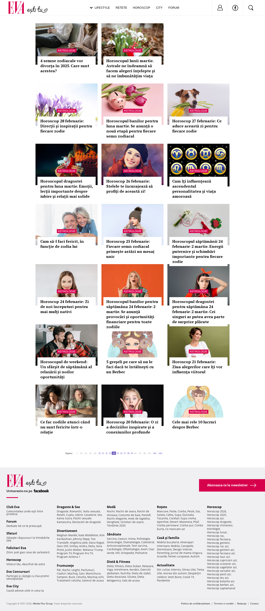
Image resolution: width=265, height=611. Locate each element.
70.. (140, 453)
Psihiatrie (141, 553)
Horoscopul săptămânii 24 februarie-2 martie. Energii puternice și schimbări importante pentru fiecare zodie (197, 251)
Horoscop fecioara (218, 539)
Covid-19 (188, 577)
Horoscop (141, 7)
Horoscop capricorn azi (222, 560)
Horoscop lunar (217, 532)
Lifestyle (102, 7)
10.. (81, 453)
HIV (117, 553)
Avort (144, 549)
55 (118, 453)
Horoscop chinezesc (220, 525)
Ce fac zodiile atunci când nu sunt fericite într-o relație (65, 427)
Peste (190, 511)
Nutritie (125, 573)
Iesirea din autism (175, 573)
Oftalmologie (131, 549)
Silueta (131, 577)
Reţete (162, 507)
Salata (161, 515)
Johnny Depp (81, 539)
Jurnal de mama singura (186, 553)
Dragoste (62, 511)
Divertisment (67, 531)
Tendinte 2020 (116, 525)
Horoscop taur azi (218, 557)
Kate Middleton (88, 535)
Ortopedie (127, 553)
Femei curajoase (178, 556)
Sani (82, 573)
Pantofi (146, 515)
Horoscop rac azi (218, 546)
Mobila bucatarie (168, 542)
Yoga (110, 569)
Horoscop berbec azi (220, 585)
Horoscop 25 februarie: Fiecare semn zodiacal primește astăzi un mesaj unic (130, 249)
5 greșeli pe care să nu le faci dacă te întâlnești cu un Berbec (130, 366)
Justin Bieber (73, 550)
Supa (178, 515)
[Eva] (18, 4)
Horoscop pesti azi (219, 574)
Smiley (73, 546)
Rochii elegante (117, 518)
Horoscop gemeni (218, 543)
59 (132, 453)
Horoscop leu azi (218, 578)
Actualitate (165, 565)
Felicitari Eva (16, 548)
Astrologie (66, 50)
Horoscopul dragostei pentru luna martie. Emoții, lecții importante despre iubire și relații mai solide (66, 188)
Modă (111, 507)
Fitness (119, 566)
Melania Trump (93, 550)
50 (99, 453)
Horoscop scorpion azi (221, 564)
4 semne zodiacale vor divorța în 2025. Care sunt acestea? (64, 65)
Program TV (64, 553)
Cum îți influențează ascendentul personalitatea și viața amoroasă (194, 188)
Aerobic (134, 569)
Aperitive (163, 522)
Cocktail (174, 518)
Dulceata (188, 515)
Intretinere (121, 569)
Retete (121, 7)
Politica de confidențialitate (195, 603)
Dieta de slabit (141, 573)
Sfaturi (11, 533)
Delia (91, 546)
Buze (72, 577)
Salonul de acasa (93, 580)
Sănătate (114, 534)
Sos (198, 511)
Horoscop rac (215, 536)
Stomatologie (131, 542)
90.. (150, 453)
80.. (145, 453)
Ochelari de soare (132, 522)
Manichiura (93, 573)
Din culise (163, 569)
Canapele (187, 546)
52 (106, 453)
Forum (173, 7)
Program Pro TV (83, 553)
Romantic (76, 511)
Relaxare (147, 566)
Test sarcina (139, 545)
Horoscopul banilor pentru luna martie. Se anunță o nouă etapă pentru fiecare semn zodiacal (132, 128)
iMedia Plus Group (43, 603)
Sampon (62, 577)
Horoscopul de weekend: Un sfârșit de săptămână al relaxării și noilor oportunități (66, 369)
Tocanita (162, 518)
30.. (91, 453)
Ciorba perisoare (168, 525)
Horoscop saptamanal (221, 588)
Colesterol (147, 542)
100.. (155, 453)
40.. (95, 453)
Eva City (12, 586)
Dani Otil (62, 546)
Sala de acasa (131, 580)
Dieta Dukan (133, 566)
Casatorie (90, 515)
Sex (99, 515)
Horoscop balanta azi (220, 581)
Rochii (66, 570)
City (159, 7)
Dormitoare (164, 549)
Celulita (81, 577)
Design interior (182, 549)
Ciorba (182, 511)
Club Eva (13, 507)
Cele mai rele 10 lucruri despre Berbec (194, 424)
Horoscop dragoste (219, 522)
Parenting (163, 553)
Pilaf (196, 522)
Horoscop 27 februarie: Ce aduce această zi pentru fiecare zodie (197, 126)
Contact (254, 603)
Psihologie (143, 538)
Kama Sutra (64, 518)
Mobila (175, 546)
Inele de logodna (139, 518)
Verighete (113, 522)
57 (125, 453)
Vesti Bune (175, 577)
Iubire (79, 515)
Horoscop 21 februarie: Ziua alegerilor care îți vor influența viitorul (197, 366)
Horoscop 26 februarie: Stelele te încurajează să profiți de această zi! (129, 186)
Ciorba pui (186, 525)
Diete (110, 566)
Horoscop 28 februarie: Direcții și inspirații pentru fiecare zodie (66, 126)
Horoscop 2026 (216, 511)
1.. (77, 453)
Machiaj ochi (95, 577)
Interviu (176, 569)
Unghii (75, 570)
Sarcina (112, 538)
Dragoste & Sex (68, 507)
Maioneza (185, 522)
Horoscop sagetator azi (222, 567)
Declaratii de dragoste (86, 522)
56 (121, 453)
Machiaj (73, 573)
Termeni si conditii (224, 603)
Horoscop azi (215, 518)
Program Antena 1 (68, 557)
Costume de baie (129, 515)
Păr (59, 570)
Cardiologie (114, 549)
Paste (173, 511)
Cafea (169, 515)
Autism (195, 556)
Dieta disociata (116, 577)
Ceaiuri (122, 538)
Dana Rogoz (96, 542)
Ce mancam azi (175, 529)
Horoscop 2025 (216, 515)
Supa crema (188, 518)
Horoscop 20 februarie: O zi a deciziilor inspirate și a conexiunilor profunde (132, 427)
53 (110, 453)
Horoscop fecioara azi (221, 553)
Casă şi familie (168, 538)
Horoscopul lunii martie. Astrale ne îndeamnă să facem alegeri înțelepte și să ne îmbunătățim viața (130, 68)
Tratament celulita (69, 580)
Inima (132, 538)
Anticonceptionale (118, 545)
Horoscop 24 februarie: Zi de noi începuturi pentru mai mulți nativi (64, 306)
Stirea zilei (189, 569)
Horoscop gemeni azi (220, 550)
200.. (160, 453)
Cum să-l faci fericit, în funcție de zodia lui (62, 244)
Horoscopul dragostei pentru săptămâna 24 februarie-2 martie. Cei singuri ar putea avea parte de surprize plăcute (198, 311)
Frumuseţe (65, 565)
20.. (86, 453)
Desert (174, 522)
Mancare (162, 511)
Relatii (61, 515)
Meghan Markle (67, 535)
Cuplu (70, 515)
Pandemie (163, 580)
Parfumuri (87, 570)
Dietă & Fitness (118, 562)
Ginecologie (114, 542)
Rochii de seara (126, 511)
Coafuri (61, 573)
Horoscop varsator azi (221, 571)
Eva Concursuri (18, 571)
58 (128, 453)
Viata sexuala (91, 511)
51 (103, 453)
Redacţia (242, 603)
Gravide (162, 556)
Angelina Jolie (79, 542)
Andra (83, 546)
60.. (136, 453)
